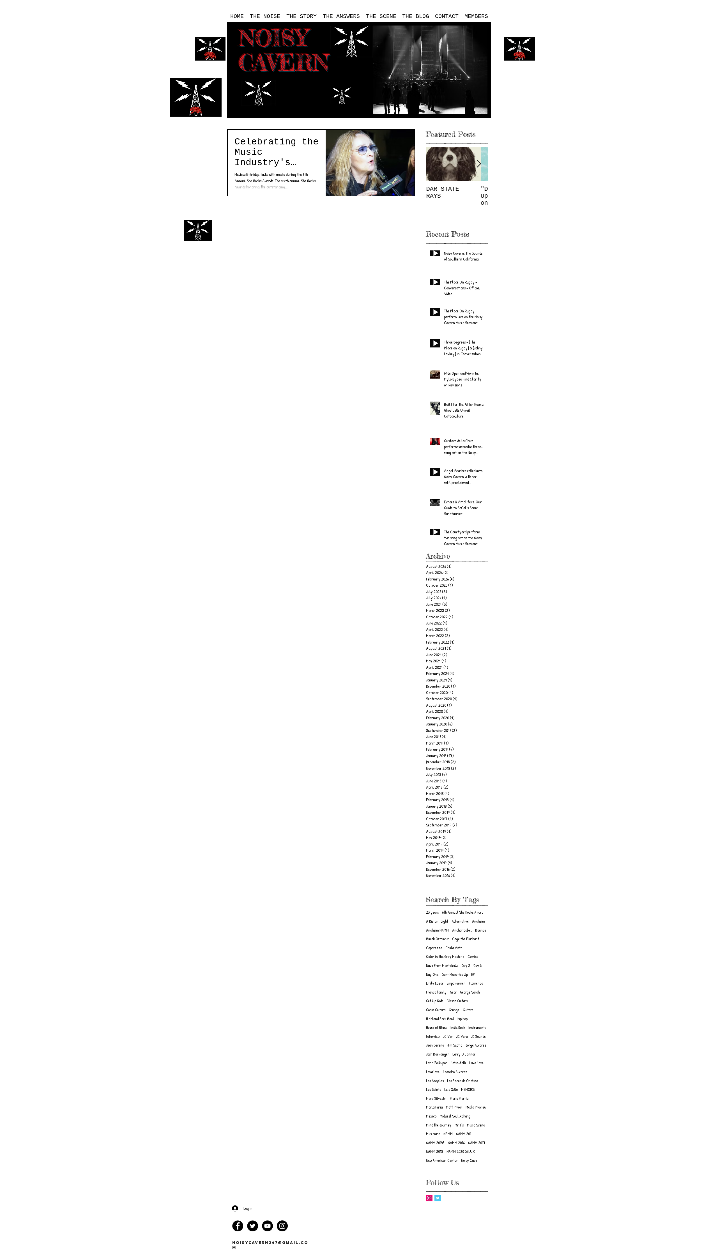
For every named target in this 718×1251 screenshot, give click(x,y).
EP (473, 974)
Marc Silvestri (436, 1098)
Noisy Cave (469, 1160)
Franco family (436, 992)
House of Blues (436, 1027)
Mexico (431, 1116)
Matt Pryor (454, 1107)
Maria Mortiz (459, 1098)
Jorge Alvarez (476, 1045)
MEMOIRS (468, 1089)
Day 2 (466, 965)
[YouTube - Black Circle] (267, 1225)
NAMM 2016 (456, 1142)
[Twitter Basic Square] (437, 1198)
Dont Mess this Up (455, 974)
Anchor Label (462, 930)
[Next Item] (478, 164)
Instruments (477, 1027)
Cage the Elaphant (465, 938)
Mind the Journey (438, 1125)
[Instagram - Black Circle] (282, 1225)
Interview (432, 1036)
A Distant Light (437, 921)
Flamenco (476, 983)
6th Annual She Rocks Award (462, 912)
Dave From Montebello (442, 965)
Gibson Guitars (457, 1000)
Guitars (468, 1009)
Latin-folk (458, 1062)
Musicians (433, 1133)
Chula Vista (453, 947)
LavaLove (432, 1071)
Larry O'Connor (463, 1054)
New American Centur (442, 1160)
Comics (473, 956)
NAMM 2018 (434, 1151)
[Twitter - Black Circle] (252, 1225)
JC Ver (448, 1036)
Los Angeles (435, 1080)
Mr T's (459, 1125)
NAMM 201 (463, 1133)
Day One (432, 974)
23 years (432, 912)
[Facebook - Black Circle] (237, 1225)
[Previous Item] (435, 164)
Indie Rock (457, 1027)
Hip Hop (462, 1018)
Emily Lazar (434, 983)
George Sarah (470, 992)
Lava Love (476, 1062)
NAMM (448, 1133)
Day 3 (477, 965)
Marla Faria (434, 1107)
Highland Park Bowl (440, 1018)
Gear (453, 992)
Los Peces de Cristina (462, 1080)
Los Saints (433, 1089)
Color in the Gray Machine (445, 956)
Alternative (460, 921)
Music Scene (476, 1125)
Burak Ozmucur (437, 938)
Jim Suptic (454, 1045)
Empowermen (456, 983)
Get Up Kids (434, 1000)
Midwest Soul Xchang (455, 1116)
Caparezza (434, 947)
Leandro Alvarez (455, 1071)
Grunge (454, 1009)
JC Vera (462, 1036)
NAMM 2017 (476, 1142)
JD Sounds (478, 1036)
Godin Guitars (435, 1009)
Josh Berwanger (437, 1054)
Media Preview (476, 1107)
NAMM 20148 (435, 1142)
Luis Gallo (451, 1089)
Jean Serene (435, 1045)
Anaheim (478, 921)
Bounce (480, 930)
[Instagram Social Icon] (429, 1198)
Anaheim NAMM (437, 930)
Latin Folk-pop (436, 1062)
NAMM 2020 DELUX (461, 1151)
